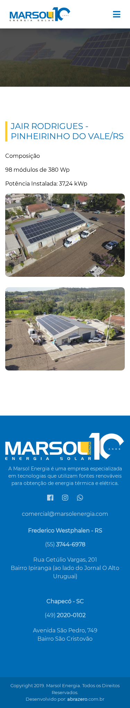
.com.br (85, 699)
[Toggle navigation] (116, 14)
